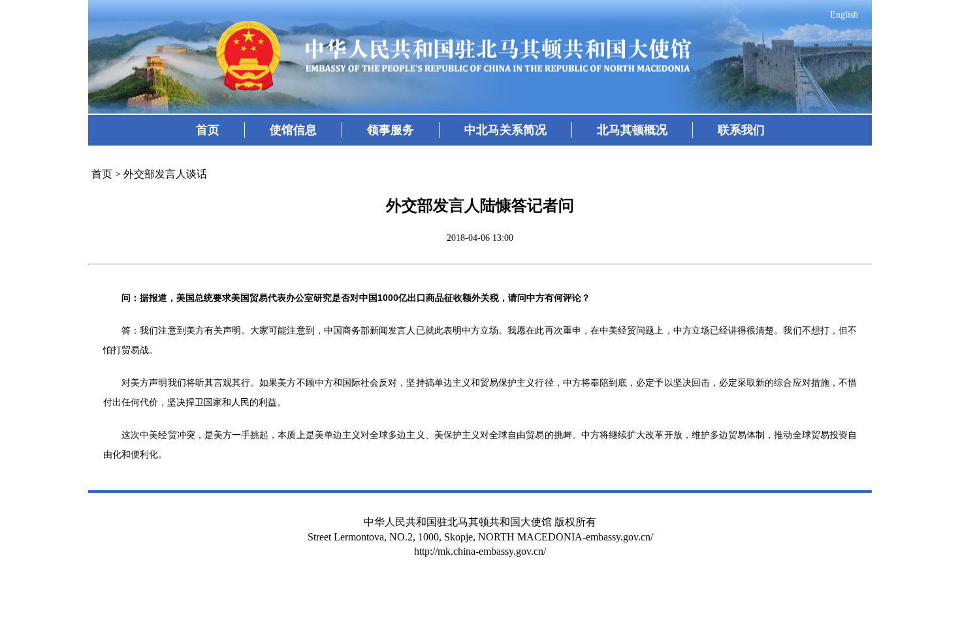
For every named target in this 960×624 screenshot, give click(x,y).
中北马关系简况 (505, 129)
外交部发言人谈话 (165, 173)
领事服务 (390, 129)
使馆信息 (293, 129)
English (844, 15)
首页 (207, 129)
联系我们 (741, 129)
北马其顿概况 (632, 129)
